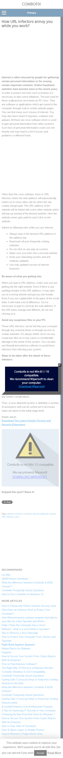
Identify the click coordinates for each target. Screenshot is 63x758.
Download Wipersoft (32, 386)
